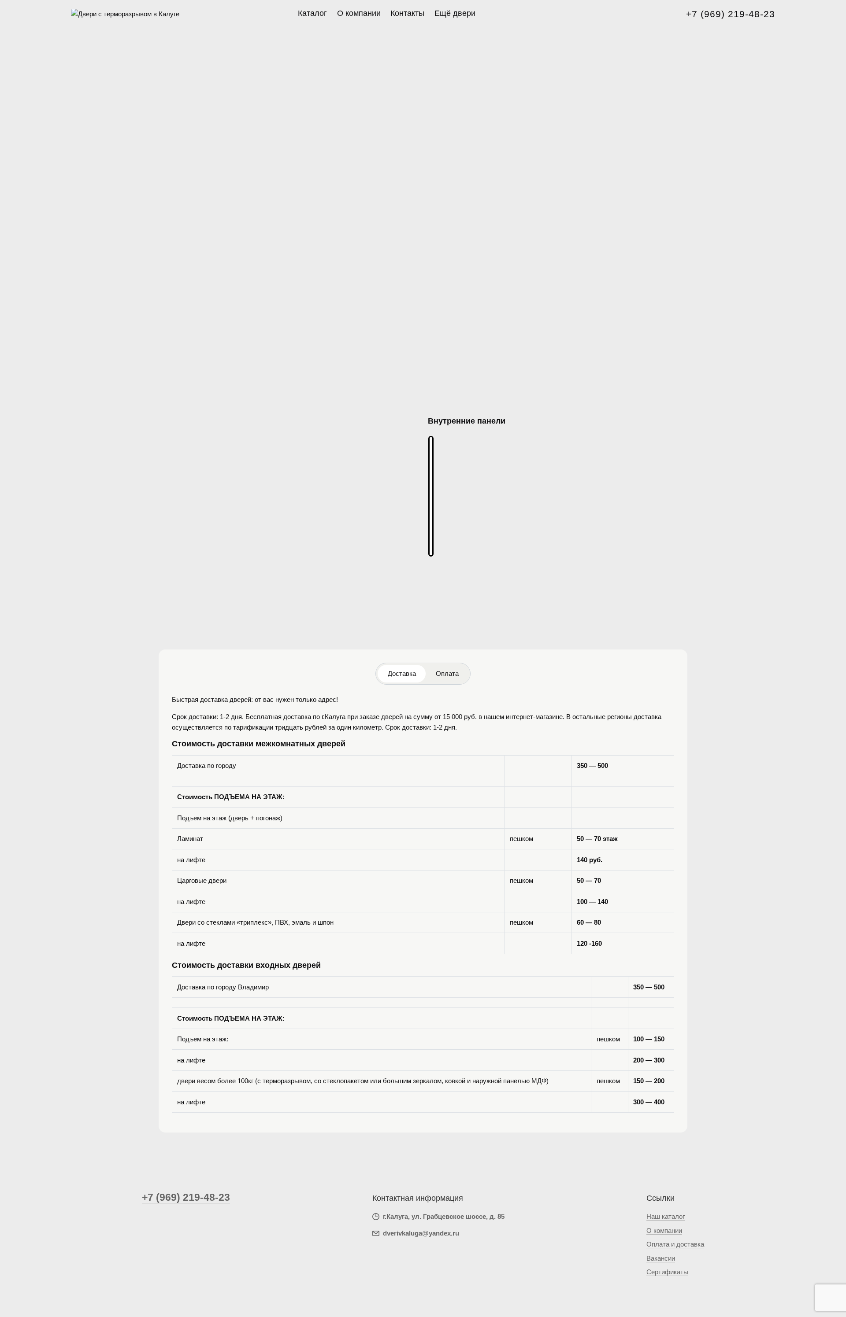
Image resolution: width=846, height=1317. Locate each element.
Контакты (407, 13)
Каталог (312, 13)
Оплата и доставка (675, 1244)
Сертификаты (667, 1272)
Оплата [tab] (447, 673)
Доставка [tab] (402, 673)
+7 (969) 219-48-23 (730, 14)
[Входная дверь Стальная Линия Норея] (431, 496)
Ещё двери (454, 13)
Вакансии (660, 1258)
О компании (359, 13)
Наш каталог (665, 1216)
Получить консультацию (470, 623)
